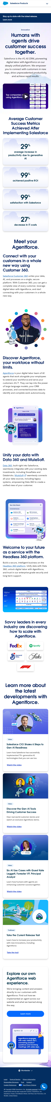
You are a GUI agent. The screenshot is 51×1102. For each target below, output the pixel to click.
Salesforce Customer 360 (15, 276)
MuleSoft (19, 475)
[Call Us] (43, 1086)
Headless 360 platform (14, 566)
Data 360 (7, 465)
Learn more (7, 19)
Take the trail (13, 952)
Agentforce (8, 373)
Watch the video (14, 765)
